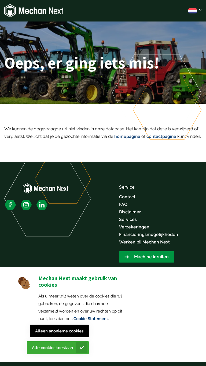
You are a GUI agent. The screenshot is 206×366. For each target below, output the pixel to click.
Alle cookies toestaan (52, 347)
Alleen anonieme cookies (59, 331)
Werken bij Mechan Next (144, 242)
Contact (127, 196)
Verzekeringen (134, 226)
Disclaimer (130, 211)
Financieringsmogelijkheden (148, 234)
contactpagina (161, 136)
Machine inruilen (151, 256)
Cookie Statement (90, 318)
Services (128, 219)
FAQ (123, 204)
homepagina (127, 136)
